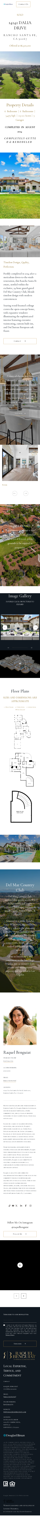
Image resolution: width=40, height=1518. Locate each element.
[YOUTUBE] (13, 1206)
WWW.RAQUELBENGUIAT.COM (14, 1412)
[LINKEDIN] (21, 1206)
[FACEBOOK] (25, 1206)
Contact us (20, 1344)
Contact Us (23, 4)
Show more (18, 413)
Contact (17, 341)
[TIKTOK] (9, 1206)
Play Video (17, 852)
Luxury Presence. (11, 1508)
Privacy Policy (10, 1335)
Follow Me (17, 1234)
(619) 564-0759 (8, 1061)
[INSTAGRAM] (30, 1206)
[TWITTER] (17, 1206)
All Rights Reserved (24, 1511)
